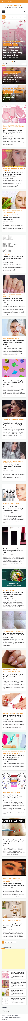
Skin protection (8, 45)
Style (21, 74)
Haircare (15, 461)
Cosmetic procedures (14, 503)
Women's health (13, 379)
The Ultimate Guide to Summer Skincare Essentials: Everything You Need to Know (12, 51)
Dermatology (6, 505)
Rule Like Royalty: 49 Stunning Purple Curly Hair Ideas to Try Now (13, 424)
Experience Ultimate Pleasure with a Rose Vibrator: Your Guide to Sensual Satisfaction (13, 174)
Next (14, 942)
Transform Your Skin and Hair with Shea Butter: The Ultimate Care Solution (13, 342)
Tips (8, 254)
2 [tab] (14, 61)
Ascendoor (11, 1017)
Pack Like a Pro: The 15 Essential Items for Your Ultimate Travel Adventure (13, 258)
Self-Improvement (8, 74)
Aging (4, 461)
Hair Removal (6, 631)
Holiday (5, 254)
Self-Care (14, 43)
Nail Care (20, 713)
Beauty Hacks (6, 878)
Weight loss (6, 590)
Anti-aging (6, 503)
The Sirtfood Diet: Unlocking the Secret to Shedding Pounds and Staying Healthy (13, 594)
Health (21, 41)
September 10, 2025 (14, 81)
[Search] (25, 11)
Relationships (15, 168)
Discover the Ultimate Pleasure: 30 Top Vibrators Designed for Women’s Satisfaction (13, 757)
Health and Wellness (18, 70)
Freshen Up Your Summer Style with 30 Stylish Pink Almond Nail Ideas (13, 300)
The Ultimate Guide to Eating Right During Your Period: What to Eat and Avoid (13, 383)
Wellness (12, 590)
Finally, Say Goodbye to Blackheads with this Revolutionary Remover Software (14, 842)
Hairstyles (20, 461)
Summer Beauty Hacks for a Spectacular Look (11, 78)
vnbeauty (6, 57)
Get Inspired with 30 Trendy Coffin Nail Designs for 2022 (13, 676)
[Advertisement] (13, 959)
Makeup (8, 881)
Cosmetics (15, 41)
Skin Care (17, 338)
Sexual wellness (7, 547)
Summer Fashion (8, 75)
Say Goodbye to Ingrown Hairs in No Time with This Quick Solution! (13, 634)
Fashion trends (8, 70)
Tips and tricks (7, 170)
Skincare (15, 45)
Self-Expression (8, 421)
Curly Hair (5, 419)
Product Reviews (7, 168)
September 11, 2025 (14, 57)
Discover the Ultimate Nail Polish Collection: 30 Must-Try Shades (13, 716)
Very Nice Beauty (14, 5)
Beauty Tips (6, 338)
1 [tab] (12, 61)
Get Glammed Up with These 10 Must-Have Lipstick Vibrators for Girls (13, 551)
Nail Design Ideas (7, 673)
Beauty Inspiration (15, 878)
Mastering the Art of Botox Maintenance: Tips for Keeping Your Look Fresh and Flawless (14, 509)
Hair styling (22, 419)
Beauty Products (8, 41)
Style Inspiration (16, 294)
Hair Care (11, 338)
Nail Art (10, 294)
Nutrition (5, 379)
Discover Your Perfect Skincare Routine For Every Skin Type (12, 797)
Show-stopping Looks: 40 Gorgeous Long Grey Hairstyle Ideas (12, 466)
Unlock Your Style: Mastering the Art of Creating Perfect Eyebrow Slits (13, 926)
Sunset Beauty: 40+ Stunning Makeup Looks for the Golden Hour (13, 884)
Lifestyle (6, 72)
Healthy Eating (7, 589)
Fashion (5, 294)
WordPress (4, 1019)
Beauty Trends (13, 669)
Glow (4, 881)
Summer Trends (7, 296)
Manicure (14, 671)
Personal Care (7, 43)
